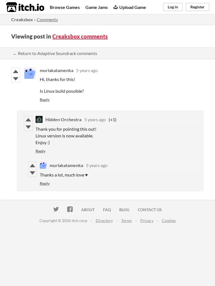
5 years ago (87, 70)
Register (197, 6)
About (88, 209)
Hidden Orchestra (63, 119)
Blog (124, 209)
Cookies (169, 220)
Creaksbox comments (80, 36)
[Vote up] (15, 71)
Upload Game (132, 7)
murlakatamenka (56, 70)
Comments (47, 19)
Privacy (146, 220)
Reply (45, 99)
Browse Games (65, 7)
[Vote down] (15, 78)
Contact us (150, 209)
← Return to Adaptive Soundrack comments (55, 53)
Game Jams (96, 7)
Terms (126, 220)
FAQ (107, 209)
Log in (173, 6)
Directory (104, 220)
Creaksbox (22, 19)
